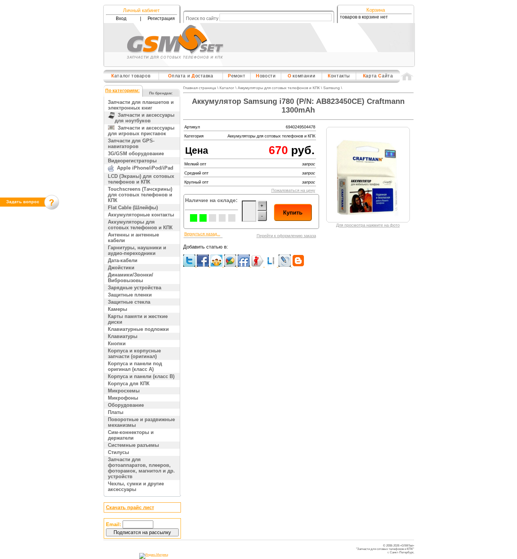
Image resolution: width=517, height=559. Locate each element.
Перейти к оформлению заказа (286, 235)
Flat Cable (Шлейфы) (133, 207)
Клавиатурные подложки (138, 329)
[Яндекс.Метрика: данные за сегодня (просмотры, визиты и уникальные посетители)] (153, 556)
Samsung (331, 88)
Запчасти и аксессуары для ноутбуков (144, 118)
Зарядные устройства (134, 287)
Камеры (117, 309)
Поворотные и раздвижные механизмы (141, 422)
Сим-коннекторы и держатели (131, 435)
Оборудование (126, 405)
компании (301, 76)
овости (266, 76)
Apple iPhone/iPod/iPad (143, 168)
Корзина (375, 10)
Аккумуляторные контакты (141, 215)
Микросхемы (124, 391)
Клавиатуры (122, 336)
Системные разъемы (133, 445)
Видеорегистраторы (132, 161)
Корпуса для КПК (128, 383)
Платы (115, 412)
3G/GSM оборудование (136, 153)
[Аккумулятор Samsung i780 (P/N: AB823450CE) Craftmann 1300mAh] (368, 219)
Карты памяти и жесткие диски (138, 319)
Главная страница (199, 88)
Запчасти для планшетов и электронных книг (141, 105)
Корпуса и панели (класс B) (141, 376)
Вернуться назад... (202, 234)
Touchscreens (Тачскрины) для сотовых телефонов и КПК (140, 194)
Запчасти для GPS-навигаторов (131, 143)
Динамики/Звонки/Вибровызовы (130, 277)
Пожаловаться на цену (293, 190)
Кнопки (117, 343)
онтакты (339, 76)
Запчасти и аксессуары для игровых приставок (141, 130)
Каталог (227, 88)
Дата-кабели (122, 260)
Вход (121, 18)
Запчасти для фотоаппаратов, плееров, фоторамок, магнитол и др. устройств (141, 468)
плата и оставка (190, 76)
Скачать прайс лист (130, 507)
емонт (237, 76)
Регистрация (161, 18)
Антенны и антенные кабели (133, 237)
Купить (292, 212)
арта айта (378, 76)
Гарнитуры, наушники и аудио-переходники (137, 250)
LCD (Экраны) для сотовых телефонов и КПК (141, 179)
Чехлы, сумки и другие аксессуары (136, 486)
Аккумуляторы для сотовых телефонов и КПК (140, 224)
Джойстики (121, 267)
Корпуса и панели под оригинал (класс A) (135, 366)
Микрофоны (123, 398)
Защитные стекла (129, 302)
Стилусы (118, 452)
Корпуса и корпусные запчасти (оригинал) (134, 353)
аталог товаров (130, 76)
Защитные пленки (130, 295)
